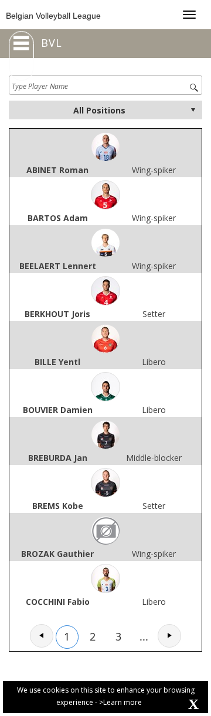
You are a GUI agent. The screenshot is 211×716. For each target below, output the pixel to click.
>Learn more (120, 702)
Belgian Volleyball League (53, 15)
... (143, 636)
